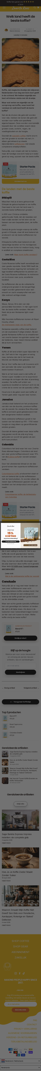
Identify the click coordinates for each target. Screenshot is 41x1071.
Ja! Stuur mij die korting (10, 541)
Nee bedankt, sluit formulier (10, 543)
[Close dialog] (39, 524)
